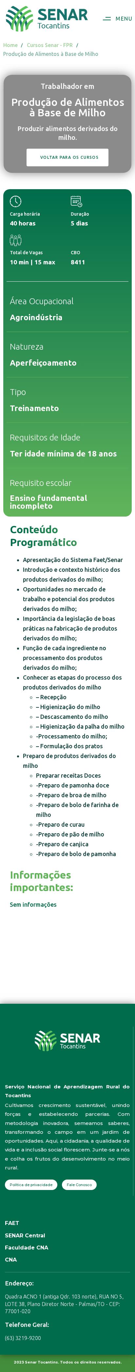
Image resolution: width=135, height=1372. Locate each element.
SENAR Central (25, 1235)
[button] (115, 19)
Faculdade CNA (26, 1248)
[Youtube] (74, 1072)
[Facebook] (47, 1072)
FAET (12, 1223)
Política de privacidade (31, 1184)
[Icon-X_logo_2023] (87, 1072)
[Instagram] (60, 1072)
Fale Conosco (79, 1184)
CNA (11, 1260)
